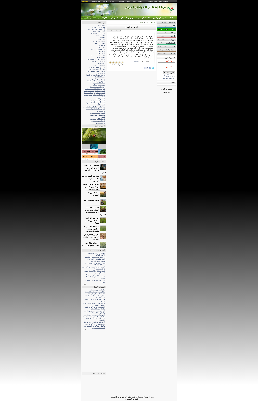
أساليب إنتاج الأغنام (98, 31)
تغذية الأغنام (101, 39)
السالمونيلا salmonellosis (97, 67)
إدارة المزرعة (100, 35)
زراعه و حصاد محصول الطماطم (95, 257)
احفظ (146, 67)
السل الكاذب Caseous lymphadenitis (98, 62)
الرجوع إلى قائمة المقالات (114, 30)
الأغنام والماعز (139, 22)
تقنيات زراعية (91, 18)
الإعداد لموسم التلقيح (98, 121)
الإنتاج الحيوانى (156, 18)
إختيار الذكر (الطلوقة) (98, 33)
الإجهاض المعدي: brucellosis (96, 59)
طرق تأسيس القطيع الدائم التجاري (94, 107)
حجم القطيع (101, 111)
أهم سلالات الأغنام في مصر (96, 29)
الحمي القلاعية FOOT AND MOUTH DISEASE (96, 82)
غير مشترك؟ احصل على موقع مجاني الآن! (168, 75)
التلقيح (103, 117)
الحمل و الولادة (131, 27)
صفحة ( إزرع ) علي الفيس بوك (95, 274)
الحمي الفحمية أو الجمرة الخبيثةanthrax (97, 56)
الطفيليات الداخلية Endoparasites (94, 91)
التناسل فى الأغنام (99, 41)
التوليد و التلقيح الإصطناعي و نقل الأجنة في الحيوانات (94, 271)
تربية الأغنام (101, 25)
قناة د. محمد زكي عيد (98, 261)
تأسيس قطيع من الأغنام (97, 101)
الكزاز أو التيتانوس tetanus (96, 69)
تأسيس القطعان (100, 99)
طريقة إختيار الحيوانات (98, 115)
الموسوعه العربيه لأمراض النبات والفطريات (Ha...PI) (94, 312)
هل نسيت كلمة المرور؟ (168, 78)
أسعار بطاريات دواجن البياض (96, 259)
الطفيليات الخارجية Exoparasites (94, 93)
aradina (136, 61)
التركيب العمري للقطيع (97, 113)
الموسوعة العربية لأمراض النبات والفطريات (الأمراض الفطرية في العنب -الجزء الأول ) (94, 326)
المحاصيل (165, 18)
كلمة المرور (170, 67)
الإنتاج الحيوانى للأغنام (98, 49)
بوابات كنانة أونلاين (152, 1)
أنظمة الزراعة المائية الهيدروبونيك (94, 322)
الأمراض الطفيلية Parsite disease (95, 89)
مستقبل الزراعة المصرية (93, 194)
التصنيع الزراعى (113, 18)
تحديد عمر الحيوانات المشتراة (95, 103)
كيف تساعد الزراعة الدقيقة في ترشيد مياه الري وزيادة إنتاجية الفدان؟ (95, 211)
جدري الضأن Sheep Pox (97, 87)
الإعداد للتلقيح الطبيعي (97, 119)
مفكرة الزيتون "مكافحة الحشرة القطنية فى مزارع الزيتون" (95, 292)
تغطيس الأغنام (100, 47)
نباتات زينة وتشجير (144, 18)
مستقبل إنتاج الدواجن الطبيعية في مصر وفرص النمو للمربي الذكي (95, 169)
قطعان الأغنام (100, 105)
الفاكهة (172, 18)
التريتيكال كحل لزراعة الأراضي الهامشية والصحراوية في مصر (91, 229)
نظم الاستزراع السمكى (97, 290)
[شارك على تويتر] (153, 68)
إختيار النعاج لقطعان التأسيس (95, 109)
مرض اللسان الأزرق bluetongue (95, 79)
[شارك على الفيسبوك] (150, 68)
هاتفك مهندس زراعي (91, 200)
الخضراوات (123, 18)
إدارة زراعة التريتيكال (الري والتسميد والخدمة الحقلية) (91, 237)
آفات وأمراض (132, 18)
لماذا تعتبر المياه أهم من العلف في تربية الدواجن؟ (90, 178)
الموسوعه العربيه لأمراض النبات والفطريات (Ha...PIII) (94, 308)
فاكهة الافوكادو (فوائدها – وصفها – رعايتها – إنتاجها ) (94, 304)
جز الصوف (101, 45)
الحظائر (102, 37)
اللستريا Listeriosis (99, 65)
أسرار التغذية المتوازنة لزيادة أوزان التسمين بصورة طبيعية (91, 186)
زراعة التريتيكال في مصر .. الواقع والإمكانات (90, 244)
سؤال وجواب (101, 51)
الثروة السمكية (102, 18)
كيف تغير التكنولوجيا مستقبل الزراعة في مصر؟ (92, 220)
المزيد (84, 284)
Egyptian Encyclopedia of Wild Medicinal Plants (95, 264)
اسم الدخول (170, 61)
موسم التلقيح (100, 123)
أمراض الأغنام (100, 53)
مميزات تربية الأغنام (98, 27)
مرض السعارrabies (99, 85)
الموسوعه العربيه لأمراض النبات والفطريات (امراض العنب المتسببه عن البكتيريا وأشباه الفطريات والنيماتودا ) (94, 317)
